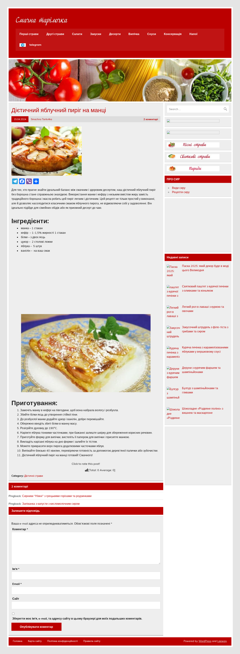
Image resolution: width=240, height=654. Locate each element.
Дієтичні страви (33, 475)
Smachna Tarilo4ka (41, 119)
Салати (77, 34)
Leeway (222, 641)
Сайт (15, 598)
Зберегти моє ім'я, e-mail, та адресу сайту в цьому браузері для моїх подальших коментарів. (77, 618)
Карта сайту (35, 641)
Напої (193, 34)
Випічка (133, 34)
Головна (17, 641)
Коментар (20, 529)
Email (17, 583)
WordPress (205, 641)
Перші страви (29, 34)
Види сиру (178, 188)
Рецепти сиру (181, 192)
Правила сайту (91, 641)
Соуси (151, 34)
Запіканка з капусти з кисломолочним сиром (51, 503)
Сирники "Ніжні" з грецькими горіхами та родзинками (57, 496)
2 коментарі (151, 119)
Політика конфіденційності (62, 641)
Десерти (115, 34)
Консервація (172, 34)
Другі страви (55, 34)
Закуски (95, 34)
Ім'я (15, 568)
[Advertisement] (85, 282)
